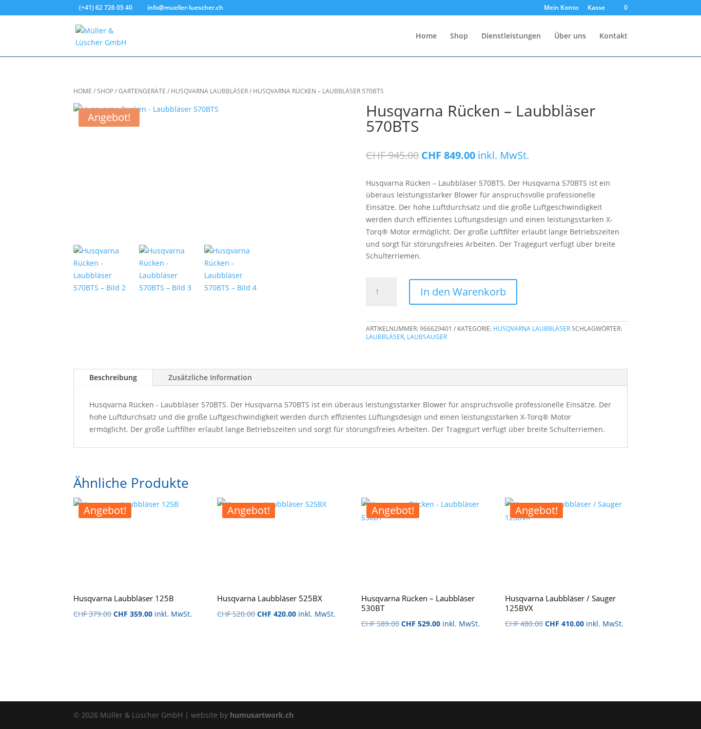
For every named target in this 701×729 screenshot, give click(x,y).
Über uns (570, 36)
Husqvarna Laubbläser (209, 91)
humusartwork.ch (262, 715)
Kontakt (613, 36)
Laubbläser (385, 336)
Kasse (596, 8)
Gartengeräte (142, 91)
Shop (459, 36)
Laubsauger (427, 336)
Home (426, 36)
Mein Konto (561, 8)
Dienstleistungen (511, 36)
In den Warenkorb (463, 292)
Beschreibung (113, 377)
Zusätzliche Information (210, 377)
